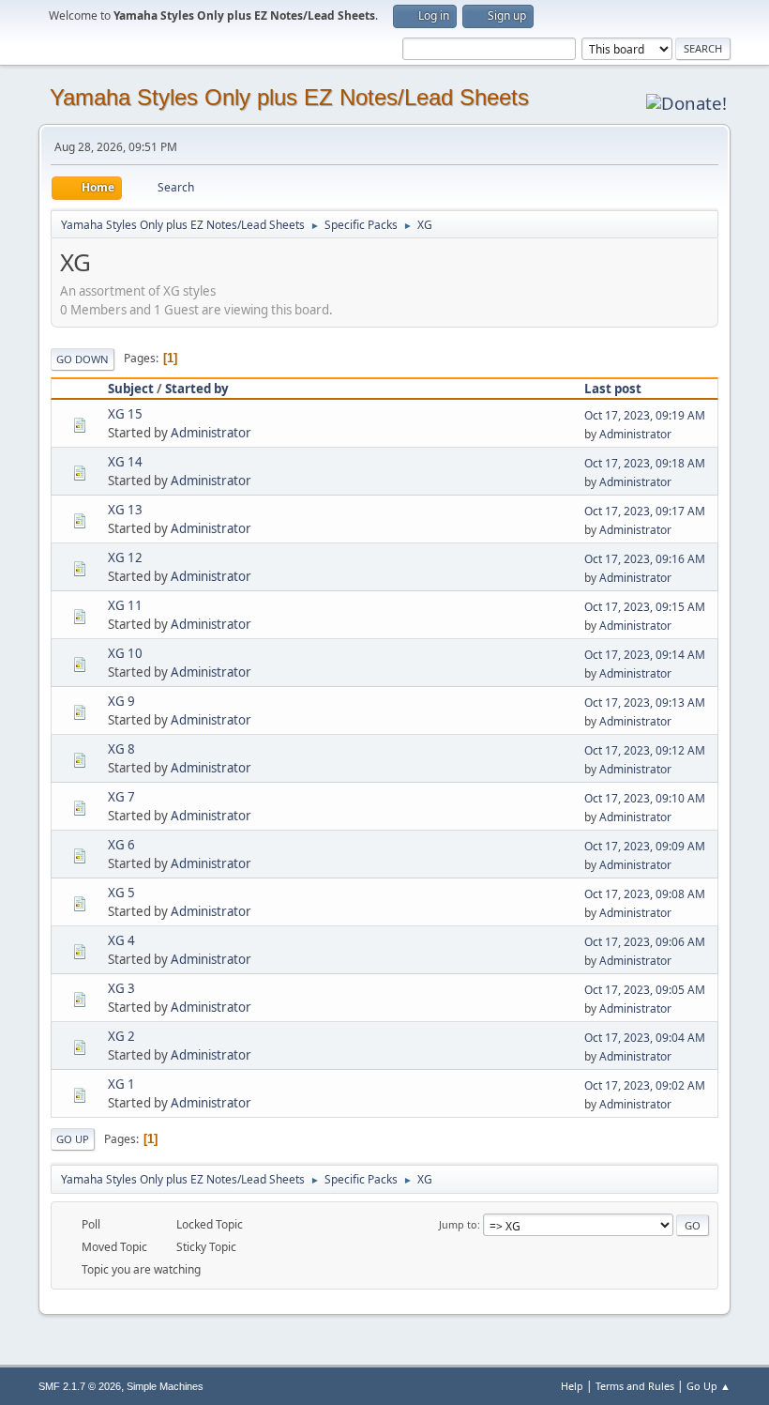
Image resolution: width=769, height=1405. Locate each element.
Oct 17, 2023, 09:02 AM (644, 1085)
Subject (131, 388)
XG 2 (121, 1036)
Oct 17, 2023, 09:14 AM (644, 655)
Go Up (72, 1139)
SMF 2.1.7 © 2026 (79, 1386)
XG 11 (125, 605)
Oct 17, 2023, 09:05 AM (644, 990)
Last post (612, 388)
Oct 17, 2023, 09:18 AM (644, 463)
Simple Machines (165, 1386)
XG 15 (125, 413)
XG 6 (121, 844)
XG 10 (125, 653)
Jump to (458, 1224)
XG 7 (121, 796)
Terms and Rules (635, 1386)
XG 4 (121, 940)
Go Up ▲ (708, 1386)
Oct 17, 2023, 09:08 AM (644, 894)
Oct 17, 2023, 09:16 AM (644, 559)
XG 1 (121, 1084)
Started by (197, 388)
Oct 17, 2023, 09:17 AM (644, 511)
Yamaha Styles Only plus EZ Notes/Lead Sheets (289, 97)
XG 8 (121, 749)
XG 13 (125, 509)
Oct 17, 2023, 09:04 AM (644, 1038)
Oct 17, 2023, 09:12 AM (644, 750)
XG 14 (125, 461)
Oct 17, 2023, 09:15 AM (644, 607)
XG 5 (121, 892)
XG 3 (121, 988)
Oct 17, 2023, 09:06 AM (644, 942)
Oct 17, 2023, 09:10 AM (644, 798)
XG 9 (121, 701)
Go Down (82, 359)
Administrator (211, 432)
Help (572, 1386)
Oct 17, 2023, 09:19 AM (644, 415)
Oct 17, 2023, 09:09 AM (644, 846)
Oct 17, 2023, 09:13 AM (644, 702)
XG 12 (125, 557)
